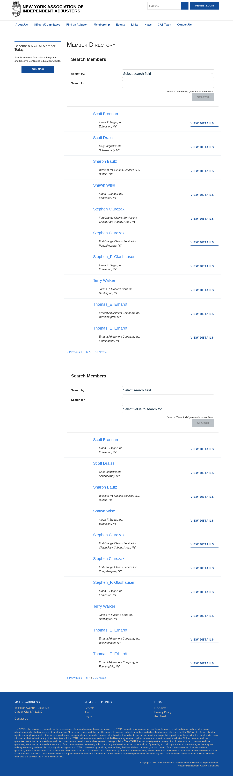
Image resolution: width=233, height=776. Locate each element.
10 (96, 352)
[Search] (184, 6)
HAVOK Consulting (209, 766)
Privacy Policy (163, 712)
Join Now (38, 69)
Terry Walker (104, 280)
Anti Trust (160, 716)
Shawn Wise (104, 185)
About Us (22, 24)
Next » (103, 352)
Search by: (78, 73)
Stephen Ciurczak (109, 209)
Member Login (204, 5)
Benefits (89, 708)
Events (120, 24)
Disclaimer (160, 708)
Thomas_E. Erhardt (110, 304)
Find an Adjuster (77, 24)
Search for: (78, 83)
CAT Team (164, 24)
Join (87, 712)
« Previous (73, 352)
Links (134, 24)
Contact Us (184, 24)
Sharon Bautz (105, 161)
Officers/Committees (47, 24)
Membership (102, 24)
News (148, 24)
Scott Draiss (103, 137)
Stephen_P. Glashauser (114, 256)
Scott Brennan (105, 114)
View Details (203, 123)
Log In (88, 716)
